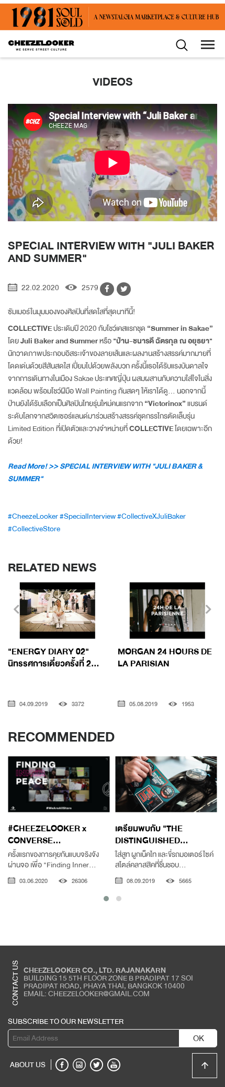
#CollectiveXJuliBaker (151, 516)
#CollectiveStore (34, 528)
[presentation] (16, 610)
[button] (106, 898)
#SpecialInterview (88, 516)
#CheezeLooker (33, 516)
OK (198, 1038)
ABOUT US (28, 1064)
